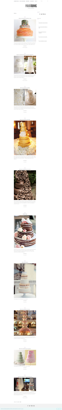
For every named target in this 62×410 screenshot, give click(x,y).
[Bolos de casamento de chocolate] (25, 185)
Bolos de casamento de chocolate (25, 169)
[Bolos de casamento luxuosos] (25, 323)
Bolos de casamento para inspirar (25, 348)
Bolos (25, 167)
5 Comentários (25, 341)
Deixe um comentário (25, 47)
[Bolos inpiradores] (25, 280)
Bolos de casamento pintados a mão (25, 18)
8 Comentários (25, 369)
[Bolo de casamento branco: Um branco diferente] (25, 65)
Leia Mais (25, 110)
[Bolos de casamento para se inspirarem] (25, 384)
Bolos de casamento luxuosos (25, 309)
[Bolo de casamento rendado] (25, 97)
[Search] (47, 1)
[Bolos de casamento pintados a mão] (25, 30)
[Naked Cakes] (25, 231)
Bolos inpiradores (25, 262)
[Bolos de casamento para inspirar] (25, 357)
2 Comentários (25, 112)
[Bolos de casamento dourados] (25, 138)
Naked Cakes (25, 214)
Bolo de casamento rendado (25, 87)
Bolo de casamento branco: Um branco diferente (25, 54)
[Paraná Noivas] (31, 5)
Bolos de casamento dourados (25, 119)
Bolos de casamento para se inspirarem (25, 376)
